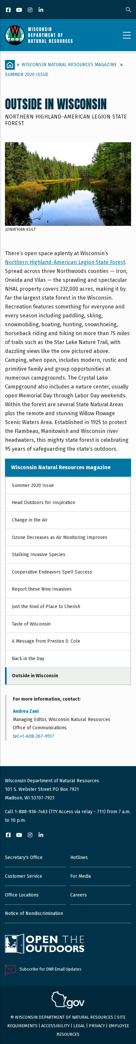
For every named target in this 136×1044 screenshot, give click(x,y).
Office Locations (22, 895)
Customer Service (23, 876)
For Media (80, 876)
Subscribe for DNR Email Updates (50, 969)
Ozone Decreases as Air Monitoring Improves (59, 537)
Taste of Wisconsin (31, 624)
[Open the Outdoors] (44, 944)
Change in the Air (30, 520)
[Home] (39, 35)
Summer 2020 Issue (27, 74)
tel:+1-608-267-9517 (33, 736)
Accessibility (55, 1025)
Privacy (97, 1025)
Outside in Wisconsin (35, 676)
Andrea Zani (26, 711)
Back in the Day (28, 658)
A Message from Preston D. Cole (46, 641)
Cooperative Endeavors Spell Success (52, 572)
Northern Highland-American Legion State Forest (65, 262)
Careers (78, 895)
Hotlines (79, 857)
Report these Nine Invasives (42, 589)
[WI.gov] (68, 1000)
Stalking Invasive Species (38, 554)
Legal (79, 1025)
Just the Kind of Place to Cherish (46, 606)
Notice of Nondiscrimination (34, 913)
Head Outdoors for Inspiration (43, 502)
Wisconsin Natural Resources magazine (69, 64)
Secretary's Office (24, 857)
